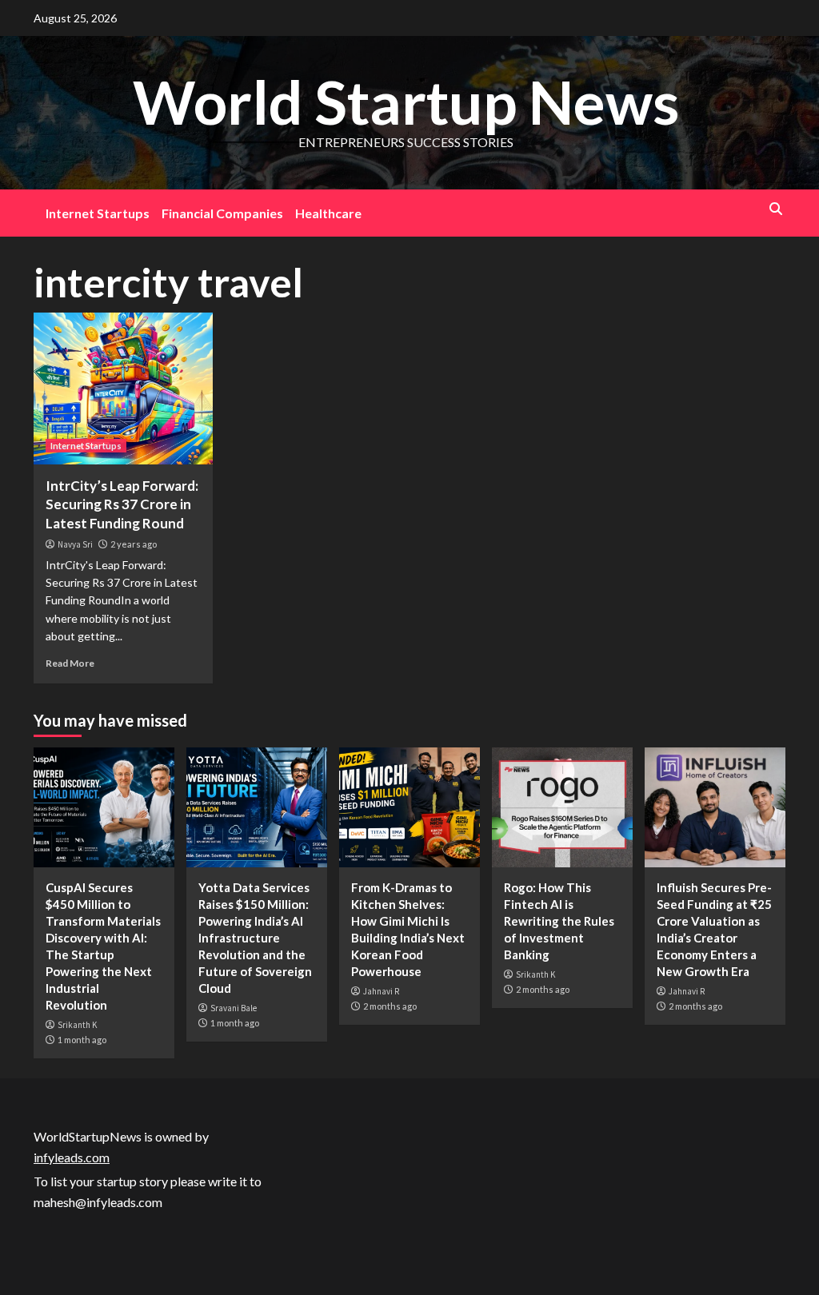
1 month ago (82, 1039)
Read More (70, 663)
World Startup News (406, 101)
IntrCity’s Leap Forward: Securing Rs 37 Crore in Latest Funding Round (122, 504)
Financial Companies (222, 213)
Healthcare (328, 213)
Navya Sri (75, 544)
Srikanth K (77, 1024)
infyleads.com (72, 1157)
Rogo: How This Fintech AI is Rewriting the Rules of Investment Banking (559, 921)
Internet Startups (98, 213)
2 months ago (390, 1006)
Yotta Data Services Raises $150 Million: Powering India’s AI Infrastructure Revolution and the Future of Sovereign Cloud (255, 937)
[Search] (775, 209)
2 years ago (133, 544)
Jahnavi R (381, 991)
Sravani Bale (233, 1008)
